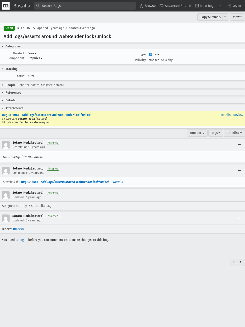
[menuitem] (148, 6)
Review (238, 115)
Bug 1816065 (26, 28)
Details (226, 115)
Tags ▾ (216, 133)
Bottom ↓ (197, 133)
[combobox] (85, 6)
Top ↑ (237, 262)
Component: (16, 58)
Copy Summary (210, 17)
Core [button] (32, 53)
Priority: (140, 60)
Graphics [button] (35, 58)
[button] (234, 6)
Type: (142, 54)
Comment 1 (19, 173)
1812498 (18, 229)
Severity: (167, 60)
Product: (19, 53)
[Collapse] (239, 145)
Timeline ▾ (234, 133)
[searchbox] (85, 6)
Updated (18, 197)
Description (20, 147)
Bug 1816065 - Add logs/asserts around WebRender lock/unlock (46, 115)
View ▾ (237, 17)
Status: (20, 76)
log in (23, 240)
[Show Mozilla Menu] (6, 6)
